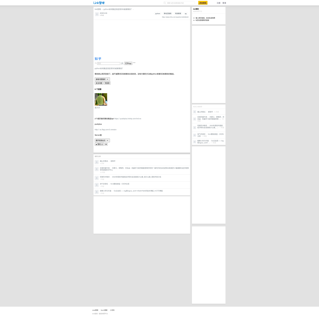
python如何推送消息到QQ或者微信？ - (118, 9)
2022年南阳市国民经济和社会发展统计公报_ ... (210, 126)
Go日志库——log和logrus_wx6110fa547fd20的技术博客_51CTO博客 (138, 191)
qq (186, 13)
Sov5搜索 (104, 310)
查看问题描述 (101, 79)
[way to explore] (99, 3)
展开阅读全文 (101, 140)
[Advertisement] (208, 64)
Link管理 (95, 310)
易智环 (210, 112)
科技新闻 (178, 13)
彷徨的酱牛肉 (202, 117)
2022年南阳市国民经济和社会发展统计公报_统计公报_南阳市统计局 (136, 177)
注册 (218, 2)
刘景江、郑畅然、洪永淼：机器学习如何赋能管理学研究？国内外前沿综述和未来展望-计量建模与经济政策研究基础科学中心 (144, 169)
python (157, 13)
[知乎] (98, 59)
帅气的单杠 (201, 134)
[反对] (106, 144)
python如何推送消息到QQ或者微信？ (109, 68)
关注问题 (99, 83)
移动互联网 (167, 13)
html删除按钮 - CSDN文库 (210, 135)
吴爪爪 (97, 107)
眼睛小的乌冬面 (203, 140)
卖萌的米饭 (103, 13)
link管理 (98, 9)
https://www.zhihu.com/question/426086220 (175, 17)
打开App (128, 63)
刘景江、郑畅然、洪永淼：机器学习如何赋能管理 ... (210, 118)
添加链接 (202, 2)
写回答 (107, 83)
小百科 (112, 310)
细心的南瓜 (201, 112)
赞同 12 (100, 144)
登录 (224, 2)
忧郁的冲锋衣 (202, 125)
